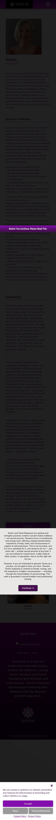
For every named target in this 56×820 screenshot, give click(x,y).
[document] (28, 410)
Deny (15, 811)
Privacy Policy (34, 816)
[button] (51, 785)
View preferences (41, 811)
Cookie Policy (20, 816)
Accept (28, 803)
